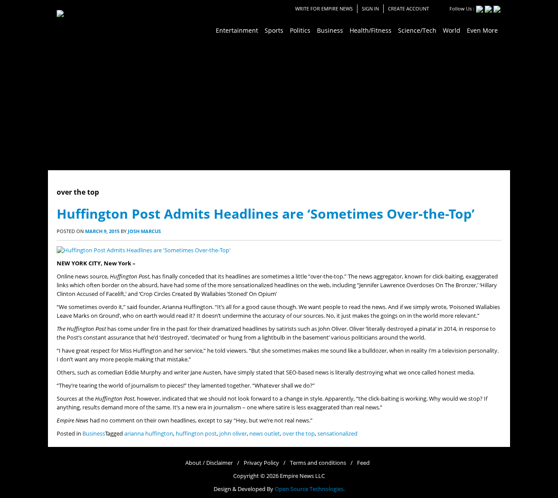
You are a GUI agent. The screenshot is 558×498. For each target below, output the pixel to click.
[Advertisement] (279, 105)
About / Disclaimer (209, 463)
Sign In (370, 8)
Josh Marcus (144, 231)
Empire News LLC (302, 476)
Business (93, 433)
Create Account (408, 8)
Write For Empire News (324, 8)
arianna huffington (148, 433)
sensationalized (337, 433)
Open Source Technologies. (310, 489)
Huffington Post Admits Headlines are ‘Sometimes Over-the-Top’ (266, 214)
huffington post (196, 433)
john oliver (233, 433)
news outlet (264, 433)
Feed (363, 463)
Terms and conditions (318, 463)
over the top (298, 433)
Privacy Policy (261, 463)
